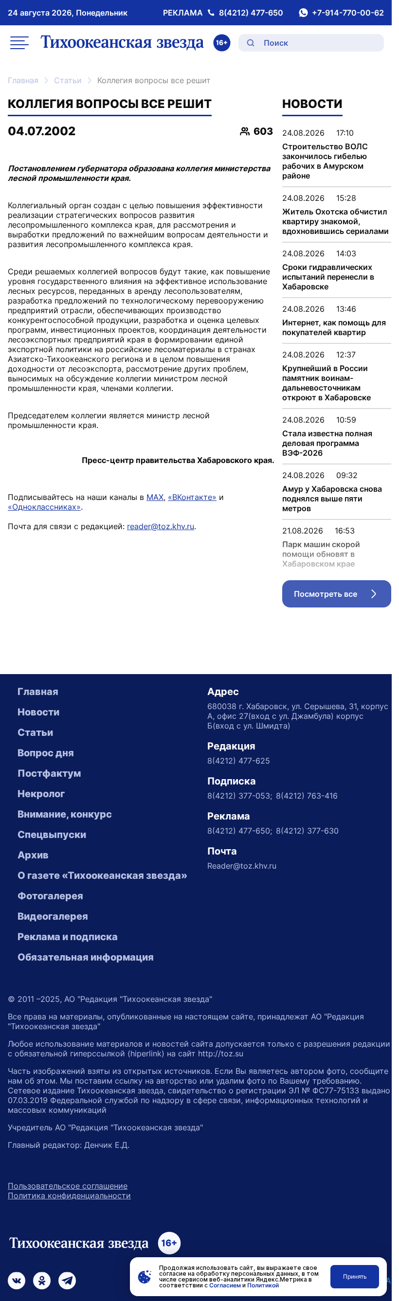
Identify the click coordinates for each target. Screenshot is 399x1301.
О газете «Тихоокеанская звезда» (102, 875)
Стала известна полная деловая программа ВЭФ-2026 (327, 443)
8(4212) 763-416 (307, 796)
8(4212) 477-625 (238, 761)
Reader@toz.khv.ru (241, 866)
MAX (154, 497)
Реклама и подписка (68, 937)
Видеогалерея (53, 916)
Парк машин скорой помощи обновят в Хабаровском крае (321, 554)
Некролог (41, 794)
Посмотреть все (342, 596)
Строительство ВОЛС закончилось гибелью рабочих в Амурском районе (325, 161)
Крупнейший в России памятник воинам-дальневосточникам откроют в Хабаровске (326, 382)
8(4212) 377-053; (239, 796)
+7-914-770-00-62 (348, 13)
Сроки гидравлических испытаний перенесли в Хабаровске (328, 276)
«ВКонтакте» (192, 497)
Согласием (225, 1285)
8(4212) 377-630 (307, 831)
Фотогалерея (50, 896)
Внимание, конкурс (65, 814)
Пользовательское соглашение (67, 1186)
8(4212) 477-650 (251, 13)
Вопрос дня (46, 753)
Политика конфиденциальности (69, 1195)
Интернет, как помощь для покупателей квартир (334, 327)
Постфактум (49, 773)
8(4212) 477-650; (239, 831)
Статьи (68, 80)
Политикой (263, 1285)
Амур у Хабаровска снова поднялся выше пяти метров (332, 498)
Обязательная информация (86, 957)
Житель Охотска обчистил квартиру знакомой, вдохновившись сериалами (335, 221)
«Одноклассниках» (44, 507)
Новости (38, 712)
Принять (355, 1276)
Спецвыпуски (52, 834)
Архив (33, 855)
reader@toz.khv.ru (160, 526)
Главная (23, 80)
